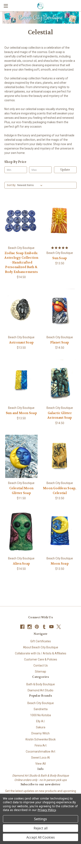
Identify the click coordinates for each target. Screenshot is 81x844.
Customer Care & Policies (40, 659)
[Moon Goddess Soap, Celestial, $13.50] (59, 456)
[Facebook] (22, 627)
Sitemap (40, 671)
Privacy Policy (47, 810)
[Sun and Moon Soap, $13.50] (21, 381)
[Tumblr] (44, 627)
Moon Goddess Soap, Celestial (59, 490)
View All (40, 763)
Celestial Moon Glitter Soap (21, 490)
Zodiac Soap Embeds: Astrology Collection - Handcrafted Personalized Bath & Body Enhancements (21, 262)
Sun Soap (59, 258)
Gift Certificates (40, 641)
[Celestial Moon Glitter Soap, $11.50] (21, 456)
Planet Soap (59, 342)
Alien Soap (21, 563)
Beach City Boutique (40, 703)
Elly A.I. (40, 721)
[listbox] (31, 185)
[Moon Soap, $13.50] (59, 531)
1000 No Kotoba (40, 715)
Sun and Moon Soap (21, 413)
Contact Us (40, 665)
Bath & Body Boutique (40, 684)
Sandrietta (41, 709)
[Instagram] (29, 627)
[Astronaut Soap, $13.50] (21, 310)
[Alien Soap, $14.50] (21, 531)
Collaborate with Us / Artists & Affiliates (40, 653)
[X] (58, 627)
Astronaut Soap (21, 342)
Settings (40, 819)
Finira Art (41, 745)
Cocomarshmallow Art (40, 751)
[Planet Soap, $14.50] (59, 310)
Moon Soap (60, 563)
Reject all (41, 828)
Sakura (40, 727)
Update (65, 169)
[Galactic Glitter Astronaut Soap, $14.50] (59, 381)
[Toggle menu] (5, 5)
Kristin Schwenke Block (41, 739)
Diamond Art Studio (40, 690)
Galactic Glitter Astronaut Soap (59, 415)
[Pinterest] (37, 627)
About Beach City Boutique (40, 647)
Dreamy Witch (40, 733)
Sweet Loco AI (40, 757)
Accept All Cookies (40, 837)
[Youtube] (51, 627)
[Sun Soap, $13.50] (59, 221)
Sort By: (11, 185)
